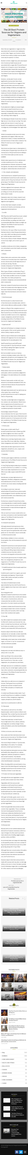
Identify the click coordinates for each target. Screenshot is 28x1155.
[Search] (26, 3)
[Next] (24, 899)
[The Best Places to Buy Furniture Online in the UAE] (6, 1115)
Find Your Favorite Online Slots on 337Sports (7, 980)
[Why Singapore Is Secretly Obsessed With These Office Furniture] (6, 1100)
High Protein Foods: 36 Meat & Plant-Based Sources (14, 911)
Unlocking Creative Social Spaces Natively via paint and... (7, 997)
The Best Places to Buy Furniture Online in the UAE (17, 1115)
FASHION (14, 1069)
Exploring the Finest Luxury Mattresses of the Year (17, 1108)
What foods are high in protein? (14, 928)
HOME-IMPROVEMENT (14, 1059)
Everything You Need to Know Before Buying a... (7, 989)
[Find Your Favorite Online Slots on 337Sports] (4, 1013)
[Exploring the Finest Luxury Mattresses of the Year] (6, 1108)
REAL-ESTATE (14, 1066)
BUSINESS (14, 1056)
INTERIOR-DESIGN (14, 1073)
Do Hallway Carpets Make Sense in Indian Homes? (20, 980)
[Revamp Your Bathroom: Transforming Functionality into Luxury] (6, 1131)
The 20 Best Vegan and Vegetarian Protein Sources (14, 942)
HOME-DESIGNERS (14, 1080)
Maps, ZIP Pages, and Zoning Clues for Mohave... (20, 989)
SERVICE (14, 1076)
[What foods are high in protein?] (14, 923)
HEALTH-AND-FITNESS (13, 25)
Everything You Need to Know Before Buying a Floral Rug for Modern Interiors (17, 1027)
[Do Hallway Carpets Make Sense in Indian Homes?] (4, 1020)
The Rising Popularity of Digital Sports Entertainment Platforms (20, 997)
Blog (14, 1052)
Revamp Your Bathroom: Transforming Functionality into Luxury (16, 1133)
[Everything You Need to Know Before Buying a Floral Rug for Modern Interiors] (4, 1028)
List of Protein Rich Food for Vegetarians (14, 958)
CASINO (14, 1083)
